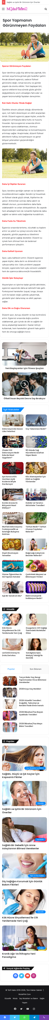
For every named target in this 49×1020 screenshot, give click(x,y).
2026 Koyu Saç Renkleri (30, 689)
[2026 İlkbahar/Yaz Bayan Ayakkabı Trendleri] (10, 716)
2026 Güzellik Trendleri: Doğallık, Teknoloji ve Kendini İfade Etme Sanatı (31, 703)
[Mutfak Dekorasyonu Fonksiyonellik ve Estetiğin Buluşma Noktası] (13, 518)
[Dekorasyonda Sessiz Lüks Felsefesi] (13, 420)
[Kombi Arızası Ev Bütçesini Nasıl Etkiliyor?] (13, 494)
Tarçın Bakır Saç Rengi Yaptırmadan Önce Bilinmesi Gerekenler (32, 680)
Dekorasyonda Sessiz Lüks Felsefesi (12, 430)
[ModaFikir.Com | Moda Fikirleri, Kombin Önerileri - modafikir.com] (17, 9)
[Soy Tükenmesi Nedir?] (36, 420)
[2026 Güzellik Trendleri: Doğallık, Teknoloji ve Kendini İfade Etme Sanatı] (10, 704)
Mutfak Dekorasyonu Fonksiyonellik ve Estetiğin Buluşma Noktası (12, 530)
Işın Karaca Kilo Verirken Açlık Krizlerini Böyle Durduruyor (9, 480)
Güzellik (8, 998)
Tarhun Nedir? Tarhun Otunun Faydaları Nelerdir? (36, 529)
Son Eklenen (35, 669)
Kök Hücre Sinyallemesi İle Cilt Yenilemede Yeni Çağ (12, 630)
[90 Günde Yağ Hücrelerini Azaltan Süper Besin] (36, 442)
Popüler (11, 669)
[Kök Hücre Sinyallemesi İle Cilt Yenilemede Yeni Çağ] (12, 619)
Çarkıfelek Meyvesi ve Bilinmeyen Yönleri (36, 575)
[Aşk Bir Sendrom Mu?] (13, 587)
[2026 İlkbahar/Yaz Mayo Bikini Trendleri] (10, 727)
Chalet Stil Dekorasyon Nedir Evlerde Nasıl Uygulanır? (10, 454)
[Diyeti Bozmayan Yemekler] (13, 545)
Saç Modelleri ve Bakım (28, 998)
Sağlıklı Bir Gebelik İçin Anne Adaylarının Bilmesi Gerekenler (20, 847)
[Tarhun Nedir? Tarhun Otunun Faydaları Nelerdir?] (36, 518)
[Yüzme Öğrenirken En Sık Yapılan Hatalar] (13, 566)
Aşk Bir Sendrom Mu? (12, 596)
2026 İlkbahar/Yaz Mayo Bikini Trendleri (30, 724)
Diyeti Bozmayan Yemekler (10, 554)
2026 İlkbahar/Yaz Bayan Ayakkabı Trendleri (31, 713)
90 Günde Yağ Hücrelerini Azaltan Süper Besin (35, 452)
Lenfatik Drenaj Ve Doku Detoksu (11, 654)
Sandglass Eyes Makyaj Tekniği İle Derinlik (34, 655)
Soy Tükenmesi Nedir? (36, 429)
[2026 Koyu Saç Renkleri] (10, 692)
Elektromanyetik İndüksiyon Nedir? (34, 597)
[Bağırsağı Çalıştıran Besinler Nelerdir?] (36, 545)
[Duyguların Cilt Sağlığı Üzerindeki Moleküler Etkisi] (36, 619)
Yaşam (24, 1003)
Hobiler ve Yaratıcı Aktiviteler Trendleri (35, 504)
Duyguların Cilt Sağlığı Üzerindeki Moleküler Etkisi (36, 630)
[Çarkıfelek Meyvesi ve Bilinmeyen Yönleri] (36, 566)
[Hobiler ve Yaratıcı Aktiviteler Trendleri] (36, 494)
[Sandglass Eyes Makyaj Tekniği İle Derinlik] (36, 644)
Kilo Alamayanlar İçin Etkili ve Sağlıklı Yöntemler (36, 479)
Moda (15, 998)
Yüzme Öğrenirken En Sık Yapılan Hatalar (12, 575)
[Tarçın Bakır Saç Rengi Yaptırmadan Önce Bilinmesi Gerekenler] (10, 681)
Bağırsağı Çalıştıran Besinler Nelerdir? (35, 554)
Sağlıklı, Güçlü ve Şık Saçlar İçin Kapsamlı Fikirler (21, 775)
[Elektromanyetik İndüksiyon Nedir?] (36, 587)
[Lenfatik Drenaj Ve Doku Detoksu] (12, 644)
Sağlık (42, 998)
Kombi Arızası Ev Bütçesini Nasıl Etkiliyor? (10, 505)
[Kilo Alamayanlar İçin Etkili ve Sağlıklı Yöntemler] (36, 468)
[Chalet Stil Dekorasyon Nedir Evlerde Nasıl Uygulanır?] (13, 442)
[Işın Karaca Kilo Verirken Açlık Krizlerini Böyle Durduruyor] (13, 468)
